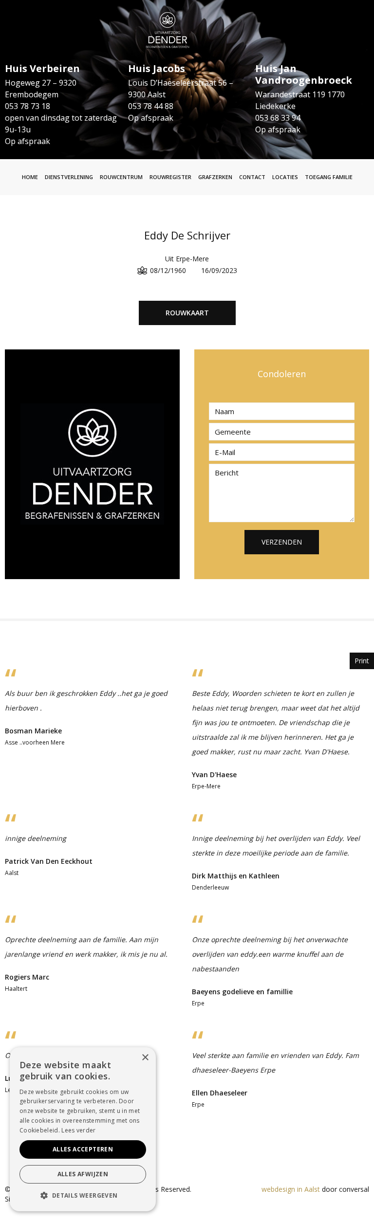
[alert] (83, 1129)
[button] (82, 1196)
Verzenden (282, 542)
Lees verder (78, 1130)
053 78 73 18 (27, 106)
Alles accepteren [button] (83, 1149)
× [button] (145, 1057)
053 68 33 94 (277, 117)
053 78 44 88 (150, 106)
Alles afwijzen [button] (83, 1174)
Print (362, 660)
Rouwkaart (187, 312)
